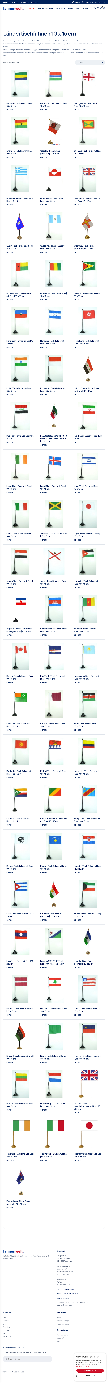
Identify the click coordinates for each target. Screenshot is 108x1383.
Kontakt (6, 1330)
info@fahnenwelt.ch (71, 1293)
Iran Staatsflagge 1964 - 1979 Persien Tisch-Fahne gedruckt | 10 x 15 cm (54, 439)
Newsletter (7, 1337)
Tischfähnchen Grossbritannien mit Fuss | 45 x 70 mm (87, 1106)
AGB (58, 1341)
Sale (77, 8)
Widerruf (60, 1338)
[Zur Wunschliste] (97, 8)
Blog (4, 1324)
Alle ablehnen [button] (90, 1376)
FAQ (4, 1333)
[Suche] (94, 8)
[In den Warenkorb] (33, 111)
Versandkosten (62, 1335)
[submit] (48, 1359)
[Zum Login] (103, 8)
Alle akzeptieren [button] (90, 1370)
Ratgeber (6, 1327)
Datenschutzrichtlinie (82, 1366)
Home (5, 1318)
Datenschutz (19, 1372)
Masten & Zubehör (45, 8)
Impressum (6, 1372)
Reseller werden (63, 1324)
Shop (59, 1318)
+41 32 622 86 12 (70, 1289)
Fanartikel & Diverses (64, 8)
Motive (85, 8)
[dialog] (90, 1367)
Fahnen (32, 8)
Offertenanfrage (63, 1321)
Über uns (6, 1321)
